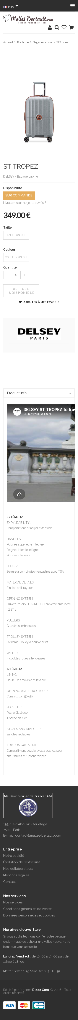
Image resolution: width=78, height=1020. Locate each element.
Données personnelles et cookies (29, 915)
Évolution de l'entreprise (21, 862)
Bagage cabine (42, 42)
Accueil (8, 42)
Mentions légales (16, 875)
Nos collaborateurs (18, 869)
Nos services (13, 902)
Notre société (13, 856)
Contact (9, 882)
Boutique (23, 42)
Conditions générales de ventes (27, 909)
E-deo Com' (40, 990)
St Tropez (62, 42)
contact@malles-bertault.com (38, 835)
